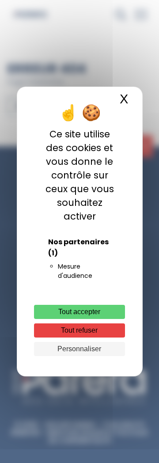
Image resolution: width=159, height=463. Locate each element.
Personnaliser (79, 349)
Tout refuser (79, 330)
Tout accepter (79, 311)
